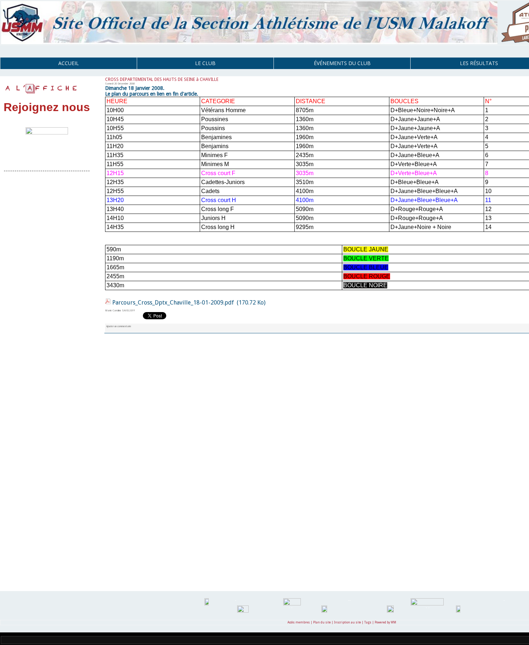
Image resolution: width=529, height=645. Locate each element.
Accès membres (299, 622)
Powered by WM (385, 622)
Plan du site (322, 622)
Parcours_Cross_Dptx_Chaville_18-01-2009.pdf (173, 302)
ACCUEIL (68, 63)
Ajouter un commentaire (118, 326)
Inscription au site (347, 622)
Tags (367, 622)
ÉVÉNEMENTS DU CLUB (342, 63)
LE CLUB (205, 63)
